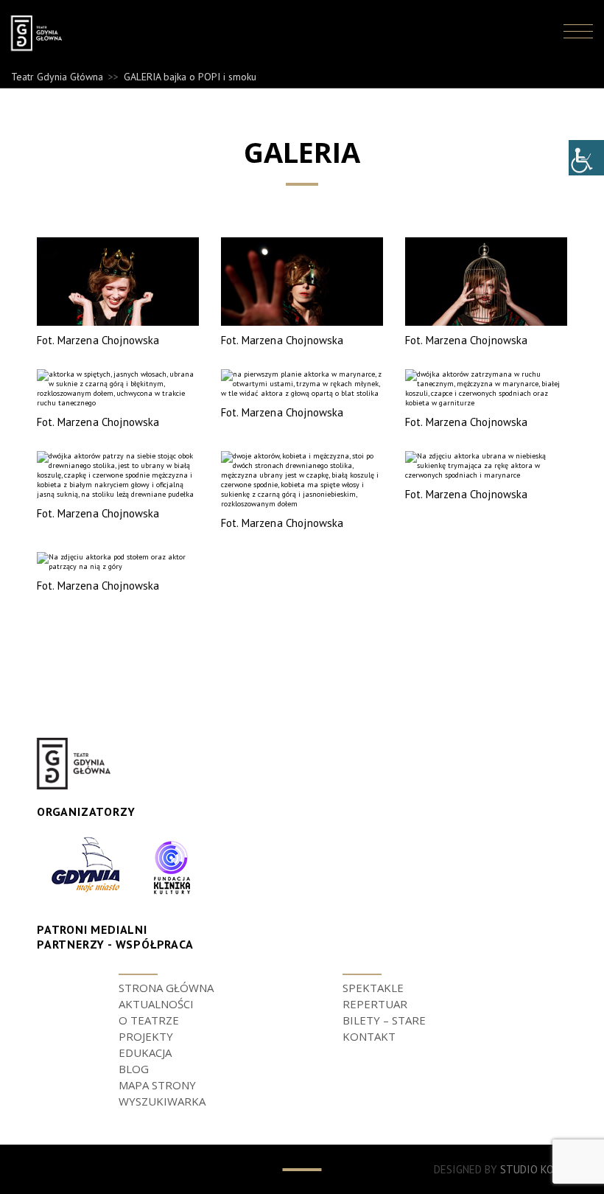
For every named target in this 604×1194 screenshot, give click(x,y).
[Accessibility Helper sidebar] (586, 157)
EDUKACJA (145, 1052)
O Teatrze (149, 1020)
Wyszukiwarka (162, 1101)
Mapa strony (157, 1085)
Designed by (500, 1169)
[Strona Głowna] (51, 33)
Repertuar (375, 1003)
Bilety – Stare (384, 1020)
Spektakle (373, 987)
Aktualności (156, 1003)
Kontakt (369, 1036)
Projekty (146, 1036)
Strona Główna (166, 987)
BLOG (134, 1068)
